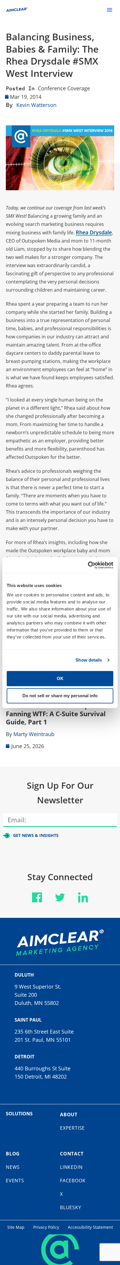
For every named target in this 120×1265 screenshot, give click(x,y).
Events (15, 1180)
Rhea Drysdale (94, 232)
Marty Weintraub (33, 734)
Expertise (72, 1128)
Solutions (19, 1113)
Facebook (72, 1180)
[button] (109, 9)
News (13, 1167)
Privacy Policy (46, 1227)
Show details (88, 659)
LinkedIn (71, 1167)
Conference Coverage (64, 88)
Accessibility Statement (90, 1227)
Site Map (15, 1227)
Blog (13, 1153)
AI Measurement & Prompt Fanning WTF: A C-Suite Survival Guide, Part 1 (56, 713)
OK (60, 678)
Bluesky (70, 1207)
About (68, 1114)
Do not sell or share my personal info (60, 695)
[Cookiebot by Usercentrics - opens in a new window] (87, 565)
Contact (72, 1153)
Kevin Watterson (36, 104)
